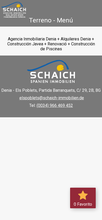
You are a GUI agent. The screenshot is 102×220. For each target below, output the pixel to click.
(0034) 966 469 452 (55, 105)
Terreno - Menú (51, 20)
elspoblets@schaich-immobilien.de (51, 97)
